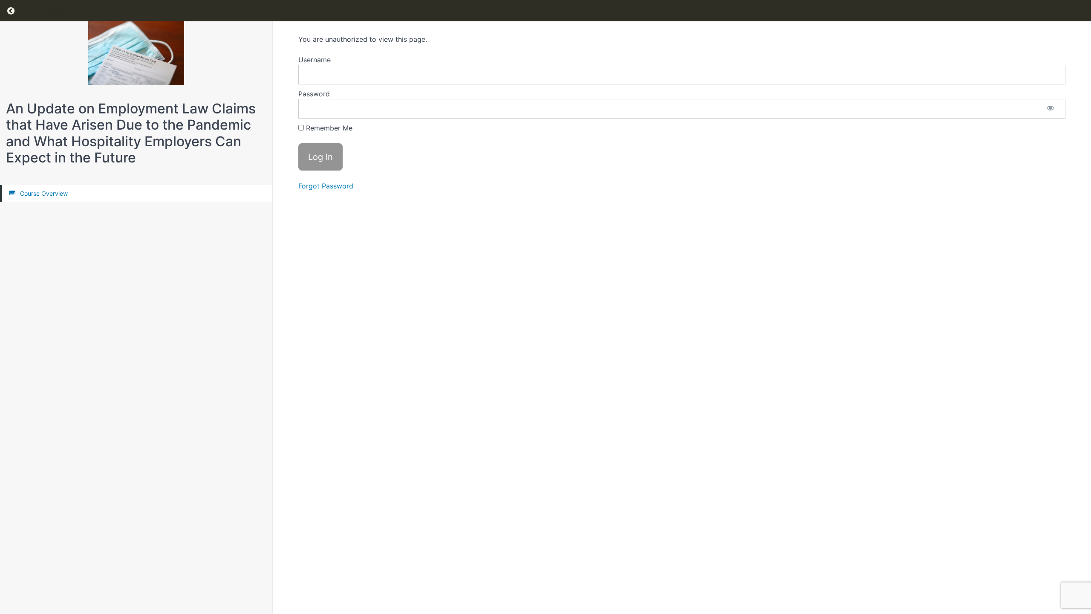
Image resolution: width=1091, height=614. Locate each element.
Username (314, 59)
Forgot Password (325, 186)
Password (314, 94)
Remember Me (328, 128)
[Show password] (1050, 109)
